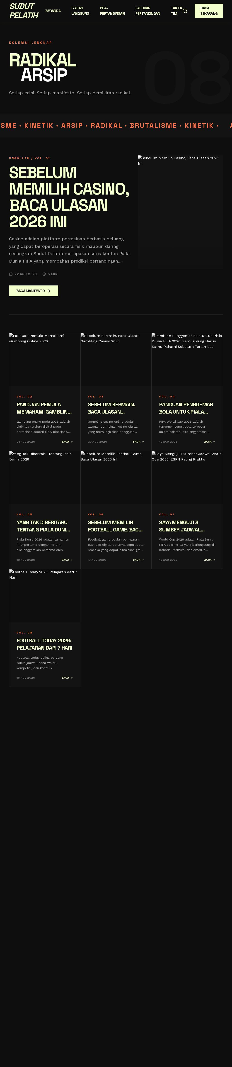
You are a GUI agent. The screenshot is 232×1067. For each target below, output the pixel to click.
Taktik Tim (176, 11)
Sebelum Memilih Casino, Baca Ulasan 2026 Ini (68, 197)
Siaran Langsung (80, 11)
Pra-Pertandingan (112, 11)
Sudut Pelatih (23, 11)
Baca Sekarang (209, 11)
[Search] (185, 11)
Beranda (52, 10)
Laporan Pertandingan (147, 11)
